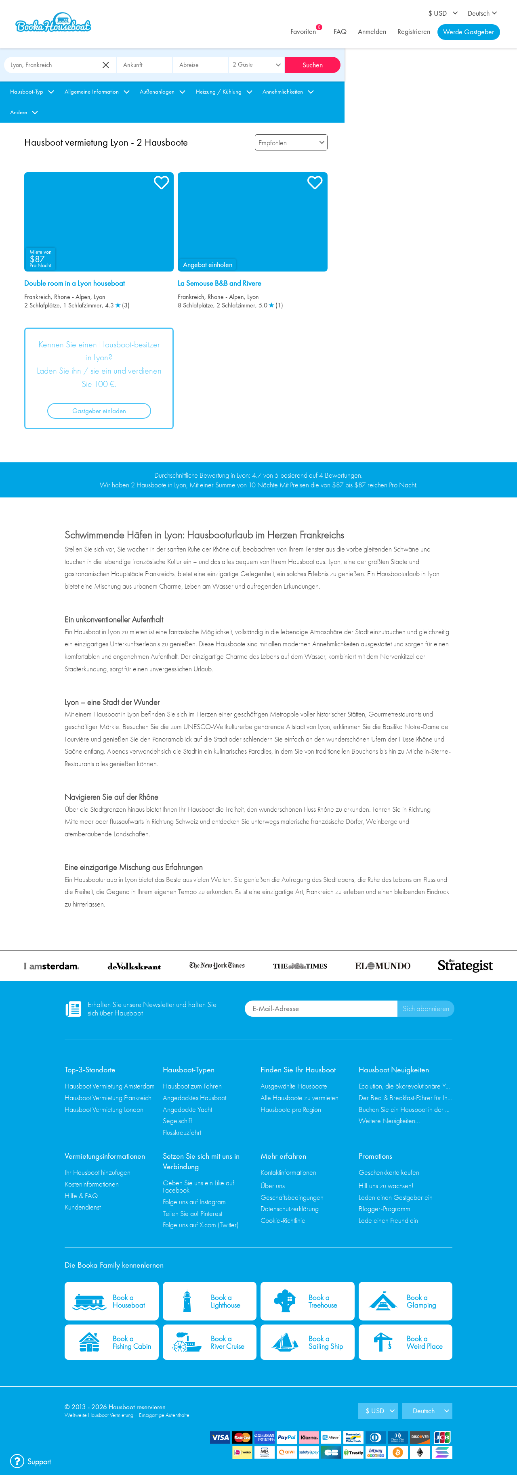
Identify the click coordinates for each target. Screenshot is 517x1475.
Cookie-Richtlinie (283, 1220)
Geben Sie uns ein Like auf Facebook (198, 1186)
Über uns (273, 1185)
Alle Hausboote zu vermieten (299, 1097)
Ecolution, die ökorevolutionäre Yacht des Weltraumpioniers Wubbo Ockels (406, 1086)
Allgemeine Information (92, 92)
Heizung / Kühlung (219, 92)
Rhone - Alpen (72, 296)
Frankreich (37, 296)
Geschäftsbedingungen (292, 1197)
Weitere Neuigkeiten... (389, 1120)
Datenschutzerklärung (290, 1208)
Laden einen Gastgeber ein (396, 1197)
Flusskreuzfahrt (182, 1132)
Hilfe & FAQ (81, 1195)
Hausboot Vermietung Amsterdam (110, 1086)
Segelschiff (177, 1120)
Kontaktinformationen (288, 1172)
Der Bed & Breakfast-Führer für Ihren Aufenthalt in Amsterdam (406, 1097)
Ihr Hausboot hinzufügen (97, 1172)
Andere (18, 112)
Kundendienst (83, 1207)
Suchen (313, 64)
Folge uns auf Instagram (194, 1201)
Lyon (99, 296)
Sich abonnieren (426, 1008)
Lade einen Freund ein (388, 1220)
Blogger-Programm (384, 1208)
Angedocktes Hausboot (194, 1097)
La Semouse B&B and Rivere (219, 283)
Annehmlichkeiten (283, 92)
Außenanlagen (157, 92)
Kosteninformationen (92, 1184)
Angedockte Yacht (187, 1109)
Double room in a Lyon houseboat (74, 283)
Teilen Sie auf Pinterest (192, 1213)
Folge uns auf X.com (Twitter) (201, 1224)
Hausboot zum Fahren (192, 1086)
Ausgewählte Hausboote (294, 1086)
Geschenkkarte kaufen (389, 1172)
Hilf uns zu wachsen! (386, 1185)
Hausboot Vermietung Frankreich (108, 1097)
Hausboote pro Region (291, 1109)
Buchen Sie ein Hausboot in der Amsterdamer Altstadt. (406, 1109)
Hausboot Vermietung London (104, 1109)
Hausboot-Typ (26, 92)
